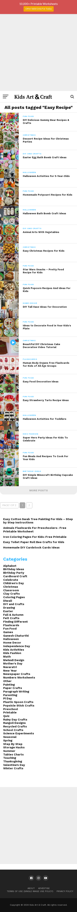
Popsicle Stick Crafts (18, 705)
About (31, 888)
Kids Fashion (12, 653)
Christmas (10, 586)
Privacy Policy (65, 891)
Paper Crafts (12, 688)
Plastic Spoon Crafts (18, 702)
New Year (10, 670)
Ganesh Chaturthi (16, 635)
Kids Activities (13, 649)
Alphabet (9, 566)
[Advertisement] (38, 52)
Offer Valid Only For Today (38, 8)
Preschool (10, 709)
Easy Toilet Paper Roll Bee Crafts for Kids (33, 542)
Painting (9, 684)
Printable (10, 712)
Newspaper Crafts (16, 674)
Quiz (6, 716)
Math (7, 656)
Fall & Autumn (13, 614)
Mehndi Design (13, 660)
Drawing (9, 607)
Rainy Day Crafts (15, 719)
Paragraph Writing (16, 691)
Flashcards (11, 625)
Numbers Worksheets (19, 677)
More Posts (38, 490)
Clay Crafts (11, 593)
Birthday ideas (13, 569)
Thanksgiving (12, 761)
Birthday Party (13, 572)
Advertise (44, 888)
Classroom (11, 590)
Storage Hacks (14, 747)
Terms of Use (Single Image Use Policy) (30, 891)
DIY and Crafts (13, 604)
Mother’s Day (12, 663)
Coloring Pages (14, 597)
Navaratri (10, 667)
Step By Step (12, 744)
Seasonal (9, 737)
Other (7, 681)
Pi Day (7, 698)
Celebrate (10, 580)
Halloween (11, 639)
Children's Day (13, 583)
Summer (9, 751)
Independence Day (16, 646)
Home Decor (12, 642)
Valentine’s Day (14, 765)
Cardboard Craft (15, 576)
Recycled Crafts (15, 726)
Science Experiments (18, 733)
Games (8, 632)
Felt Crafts (11, 618)
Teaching (9, 758)
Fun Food (10, 628)
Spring (7, 740)
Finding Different (15, 621)
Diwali (7, 600)
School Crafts (13, 730)
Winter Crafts (13, 768)
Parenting (10, 695)
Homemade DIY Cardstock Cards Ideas (31, 547)
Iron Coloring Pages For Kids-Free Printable (35, 537)
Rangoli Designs (14, 723)
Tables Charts (13, 754)
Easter (8, 611)
